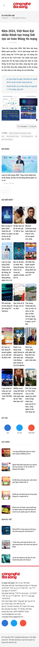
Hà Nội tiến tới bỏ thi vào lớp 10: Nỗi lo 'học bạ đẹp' (18, 230)
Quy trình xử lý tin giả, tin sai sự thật (18, 305)
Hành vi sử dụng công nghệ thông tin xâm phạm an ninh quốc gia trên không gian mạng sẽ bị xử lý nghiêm (18, 356)
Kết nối (5, 418)
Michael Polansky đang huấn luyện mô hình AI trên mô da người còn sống (30, 232)
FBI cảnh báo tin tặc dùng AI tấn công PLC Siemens (7, 307)
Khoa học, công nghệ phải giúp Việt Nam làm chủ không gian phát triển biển (30, 353)
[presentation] (3, 190)
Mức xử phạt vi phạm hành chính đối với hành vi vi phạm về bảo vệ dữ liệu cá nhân (7, 232)
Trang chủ (5, 18)
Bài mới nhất (7, 200)
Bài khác (6, 149)
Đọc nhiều (6, 442)
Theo (26, 126)
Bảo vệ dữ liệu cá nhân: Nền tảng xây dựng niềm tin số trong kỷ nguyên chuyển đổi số (18, 270)
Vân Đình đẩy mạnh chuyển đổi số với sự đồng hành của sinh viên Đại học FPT (30, 268)
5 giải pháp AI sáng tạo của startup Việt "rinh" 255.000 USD (7, 393)
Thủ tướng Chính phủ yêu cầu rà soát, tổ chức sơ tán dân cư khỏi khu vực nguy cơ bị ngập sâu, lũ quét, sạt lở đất (30, 313)
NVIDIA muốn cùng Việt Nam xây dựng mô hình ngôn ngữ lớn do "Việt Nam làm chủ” (18, 394)
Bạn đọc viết (7, 519)
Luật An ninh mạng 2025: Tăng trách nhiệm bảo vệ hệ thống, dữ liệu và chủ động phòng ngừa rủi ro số (19, 177)
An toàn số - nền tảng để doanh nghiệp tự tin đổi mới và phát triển (6, 352)
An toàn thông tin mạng (12, 136)
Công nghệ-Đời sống (18, 18)
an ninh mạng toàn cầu (27, 136)
